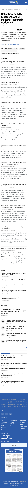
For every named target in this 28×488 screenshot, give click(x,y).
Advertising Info (4, 423)
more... (25, 347)
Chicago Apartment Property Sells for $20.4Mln (13, 280)
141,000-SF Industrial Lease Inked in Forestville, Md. (14, 248)
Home (2, 9)
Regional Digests (14, 483)
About (2, 425)
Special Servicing (12, 423)
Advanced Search (14, 485)
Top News (6, 483)
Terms (2, 430)
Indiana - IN (5, 51)
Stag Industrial (8, 48)
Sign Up (14, 445)
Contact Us (3, 427)
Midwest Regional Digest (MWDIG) (10, 53)
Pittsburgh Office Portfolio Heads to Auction (13, 285)
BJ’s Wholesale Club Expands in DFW (10, 82)
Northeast (22, 422)
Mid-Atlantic (23, 420)
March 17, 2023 (4, 25)
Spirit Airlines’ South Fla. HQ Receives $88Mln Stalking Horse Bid (10, 311)
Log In (3, 44)
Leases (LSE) (13, 51)
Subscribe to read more (13, 44)
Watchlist (12, 426)
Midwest (22, 424)
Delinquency (13, 420)
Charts (21, 483)
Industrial (22, 48)
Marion (16, 48)
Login (2, 420)
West (21, 431)
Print (25, 9)
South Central (23, 426)
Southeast (22, 428)
